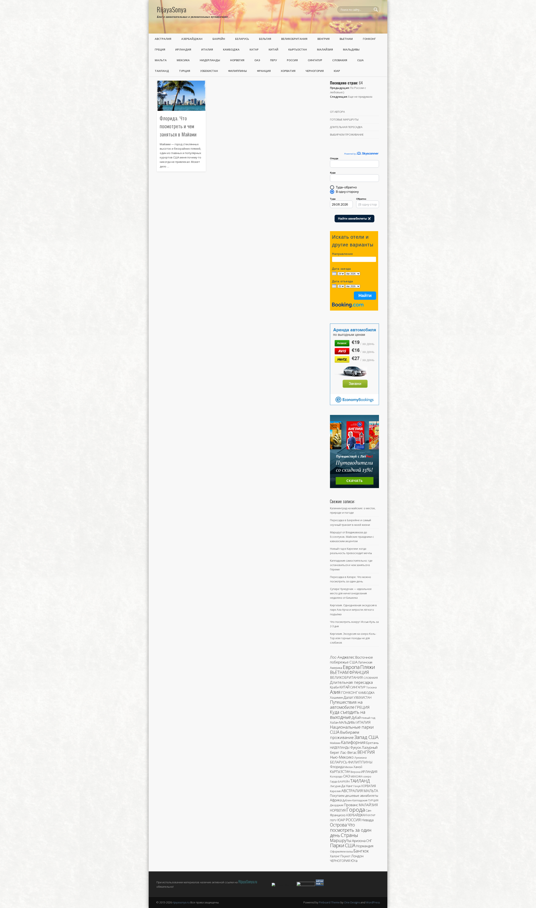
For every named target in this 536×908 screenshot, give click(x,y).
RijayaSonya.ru (247, 881)
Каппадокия (359, 800)
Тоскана (371, 687)
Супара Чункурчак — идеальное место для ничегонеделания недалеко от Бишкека (351, 593)
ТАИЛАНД (162, 71)
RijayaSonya (172, 9)
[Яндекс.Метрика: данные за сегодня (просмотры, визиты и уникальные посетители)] (284, 885)
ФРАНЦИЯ (264, 71)
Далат (348, 697)
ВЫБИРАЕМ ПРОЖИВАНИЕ (347, 134)
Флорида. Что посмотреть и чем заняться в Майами (178, 126)
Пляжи (367, 667)
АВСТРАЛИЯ (163, 39)
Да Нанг (347, 786)
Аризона (359, 840)
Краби (334, 687)
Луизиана (360, 757)
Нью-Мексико (342, 757)
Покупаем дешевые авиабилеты (354, 795)
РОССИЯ (292, 60)
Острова (338, 825)
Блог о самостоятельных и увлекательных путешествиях (192, 16)
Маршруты (340, 840)
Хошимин (336, 697)
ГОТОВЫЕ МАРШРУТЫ (344, 119)
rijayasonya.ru (181, 902)
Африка (336, 800)
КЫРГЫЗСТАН (297, 49)
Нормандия (364, 846)
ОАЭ (257, 60)
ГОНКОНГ (369, 39)
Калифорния (353, 742)
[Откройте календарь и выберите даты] (334, 274)
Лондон (357, 856)
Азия (335, 692)
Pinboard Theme (329, 902)
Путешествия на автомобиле (346, 704)
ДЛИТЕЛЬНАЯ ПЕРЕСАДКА (346, 127)
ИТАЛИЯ (207, 49)
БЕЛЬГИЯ (265, 39)
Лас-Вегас (348, 752)
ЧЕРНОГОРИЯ (314, 71)
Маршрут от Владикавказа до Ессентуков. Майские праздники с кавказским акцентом (352, 536)
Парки (337, 845)
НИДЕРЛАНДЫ (210, 60)
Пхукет (345, 856)
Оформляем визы (341, 851)
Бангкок (361, 851)
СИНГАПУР (315, 60)
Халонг (335, 856)
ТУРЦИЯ (184, 71)
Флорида (337, 766)
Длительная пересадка (351, 682)
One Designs (352, 902)
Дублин (347, 800)
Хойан (334, 722)
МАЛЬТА (161, 60)
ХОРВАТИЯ (288, 71)
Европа (351, 666)
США (360, 60)
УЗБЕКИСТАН (209, 71)
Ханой (358, 767)
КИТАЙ (273, 49)
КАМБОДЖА (231, 49)
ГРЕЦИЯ (160, 49)
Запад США (366, 737)
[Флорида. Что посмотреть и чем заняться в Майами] (181, 96)
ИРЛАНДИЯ (183, 49)
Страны (349, 835)
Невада (367, 819)
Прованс (351, 804)
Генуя (357, 786)
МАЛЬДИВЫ (351, 49)
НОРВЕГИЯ (237, 60)
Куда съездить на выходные (347, 714)
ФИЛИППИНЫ (237, 71)
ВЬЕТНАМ (346, 39)
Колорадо (336, 776)
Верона (356, 772)
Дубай (356, 717)
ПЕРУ (273, 60)
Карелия (335, 791)
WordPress (373, 902)
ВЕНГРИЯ (323, 39)
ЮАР (337, 71)
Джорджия (336, 805)
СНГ (369, 840)
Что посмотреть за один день (350, 830)
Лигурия (335, 786)
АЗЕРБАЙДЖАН (191, 39)
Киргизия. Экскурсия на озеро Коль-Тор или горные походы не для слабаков (353, 638)
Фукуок (355, 747)
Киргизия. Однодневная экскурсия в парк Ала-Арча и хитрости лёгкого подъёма (353, 609)
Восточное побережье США (351, 659)
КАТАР (254, 49)
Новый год (368, 718)
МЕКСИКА (183, 60)
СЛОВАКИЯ (339, 60)
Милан (348, 767)
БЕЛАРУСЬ (242, 39)
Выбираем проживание (344, 734)
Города (355, 809)
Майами (335, 743)
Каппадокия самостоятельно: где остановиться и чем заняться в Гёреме (351, 565)
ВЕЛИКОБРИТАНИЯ (294, 39)
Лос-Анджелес (342, 657)
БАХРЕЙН (219, 39)
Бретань (372, 743)
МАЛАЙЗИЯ (325, 49)
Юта (353, 860)
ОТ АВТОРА (337, 112)
